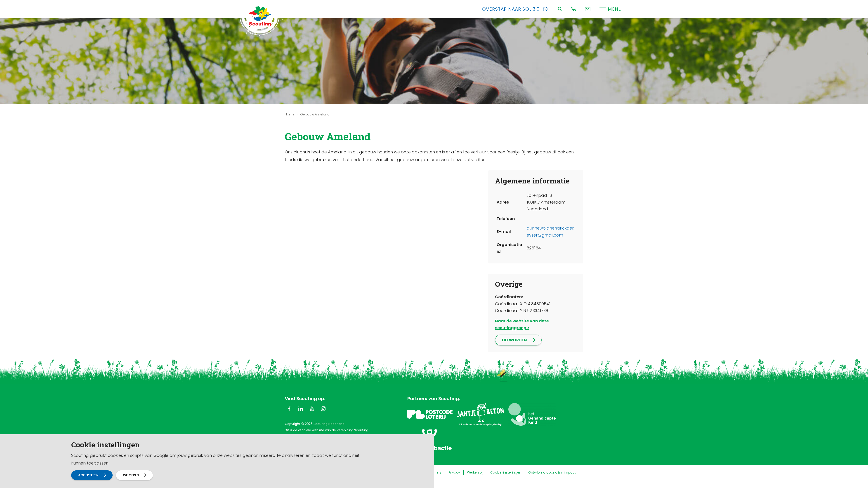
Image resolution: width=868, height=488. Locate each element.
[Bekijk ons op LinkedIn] (300, 408)
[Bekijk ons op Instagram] (323, 408)
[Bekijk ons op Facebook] (289, 408)
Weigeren (131, 475)
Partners (434, 472)
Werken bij (475, 472)
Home (290, 114)
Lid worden (514, 340)
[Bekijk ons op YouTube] (312, 408)
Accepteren (88, 475)
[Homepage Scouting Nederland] (260, 15)
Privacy (454, 472)
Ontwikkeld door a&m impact (552, 472)
